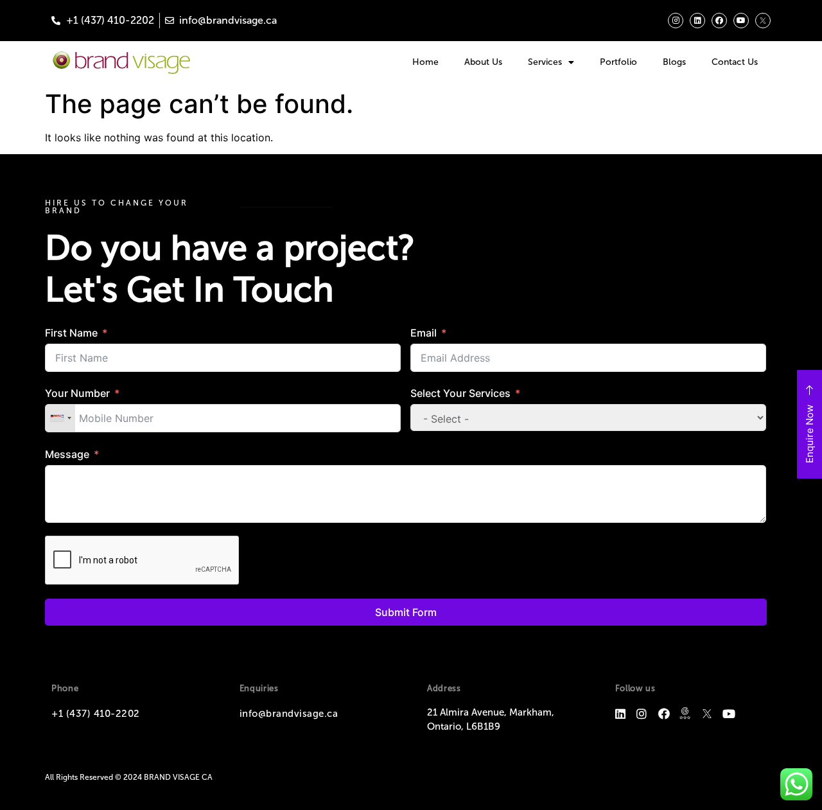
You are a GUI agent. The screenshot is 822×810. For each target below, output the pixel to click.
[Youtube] (741, 20)
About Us (483, 62)
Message (67, 454)
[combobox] (60, 418)
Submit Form (406, 612)
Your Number (77, 393)
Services (545, 62)
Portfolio (618, 62)
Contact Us (735, 62)
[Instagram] (675, 20)
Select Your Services (460, 393)
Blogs (674, 62)
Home (425, 62)
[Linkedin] (697, 20)
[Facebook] (719, 20)
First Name (71, 332)
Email (423, 332)
